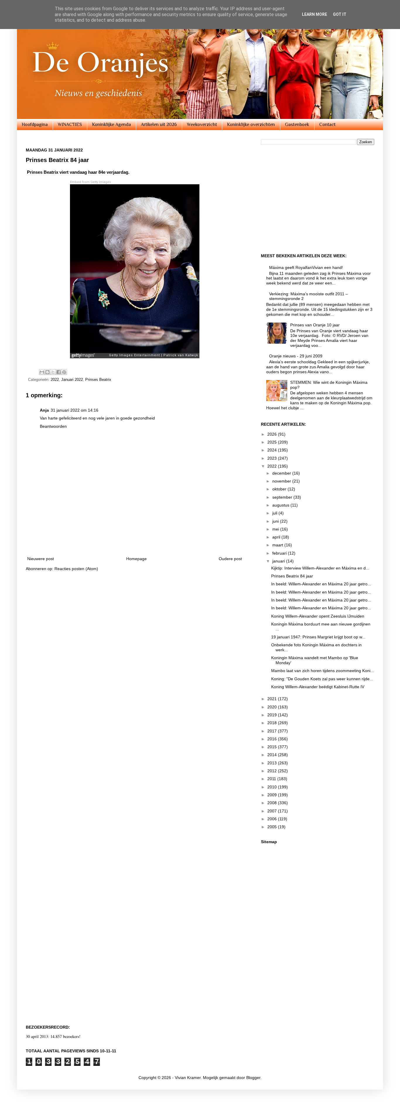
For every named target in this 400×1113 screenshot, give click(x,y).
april (276, 537)
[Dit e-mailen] (42, 372)
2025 (272, 442)
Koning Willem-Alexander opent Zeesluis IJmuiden (317, 616)
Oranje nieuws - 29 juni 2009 (295, 356)
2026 (272, 434)
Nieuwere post (40, 558)
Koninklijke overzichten (251, 124)
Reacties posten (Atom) (76, 568)
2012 (272, 770)
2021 (272, 698)
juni (276, 521)
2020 (272, 707)
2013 (272, 763)
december (282, 473)
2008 (272, 802)
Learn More (314, 14)
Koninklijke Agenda (111, 124)
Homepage (136, 558)
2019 (272, 715)
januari (279, 561)
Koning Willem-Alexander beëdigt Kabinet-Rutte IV (317, 686)
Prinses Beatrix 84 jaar (292, 576)
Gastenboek (297, 124)
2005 (272, 826)
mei (276, 529)
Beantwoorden (53, 426)
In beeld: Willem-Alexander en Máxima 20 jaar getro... (321, 584)
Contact (327, 124)
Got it (339, 14)
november (282, 481)
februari (280, 553)
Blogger (253, 1077)
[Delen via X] (53, 372)
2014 (272, 754)
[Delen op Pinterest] (64, 372)
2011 (272, 778)
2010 (272, 787)
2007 (272, 811)
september (282, 497)
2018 (272, 722)
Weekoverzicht (202, 124)
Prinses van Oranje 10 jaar (315, 325)
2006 (272, 819)
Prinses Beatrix (98, 380)
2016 (272, 739)
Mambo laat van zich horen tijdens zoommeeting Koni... (322, 670)
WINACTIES (70, 124)
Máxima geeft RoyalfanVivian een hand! (306, 267)
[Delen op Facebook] (58, 372)
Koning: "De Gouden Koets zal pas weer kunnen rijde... (322, 678)
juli (275, 513)
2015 (272, 746)
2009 (272, 794)
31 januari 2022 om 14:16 (74, 410)
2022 (55, 380)
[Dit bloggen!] (47, 372)
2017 (272, 731)
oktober (280, 489)
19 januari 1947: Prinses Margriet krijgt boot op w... (318, 637)
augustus (281, 505)
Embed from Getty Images (90, 182)
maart (278, 545)
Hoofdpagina (35, 124)
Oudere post (230, 558)
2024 (272, 450)
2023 (272, 458)
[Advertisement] (134, 534)
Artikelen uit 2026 (159, 124)
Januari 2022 (72, 380)
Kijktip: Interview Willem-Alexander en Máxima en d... (320, 568)
